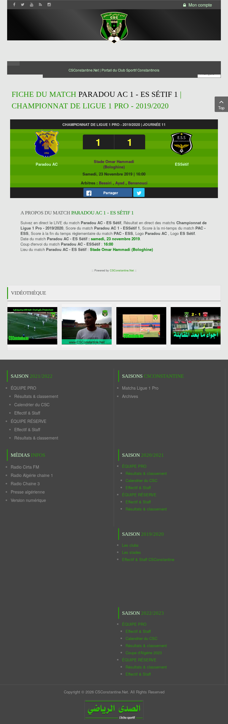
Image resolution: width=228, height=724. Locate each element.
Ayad (119, 183)
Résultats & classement (36, 396)
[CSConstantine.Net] (114, 27)
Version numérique (28, 500)
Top (221, 107)
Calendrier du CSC (32, 404)
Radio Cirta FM (25, 467)
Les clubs (130, 545)
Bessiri (105, 183)
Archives (130, 396)
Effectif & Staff (27, 413)
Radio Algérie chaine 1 (32, 475)
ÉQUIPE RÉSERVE (28, 421)
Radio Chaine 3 (25, 483)
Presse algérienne (28, 492)
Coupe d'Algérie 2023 (144, 652)
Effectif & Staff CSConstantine (148, 559)
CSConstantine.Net (122, 270)
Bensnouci (138, 183)
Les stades (131, 552)
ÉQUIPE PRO (23, 388)
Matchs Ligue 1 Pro (140, 388)
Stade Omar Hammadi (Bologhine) (114, 164)
